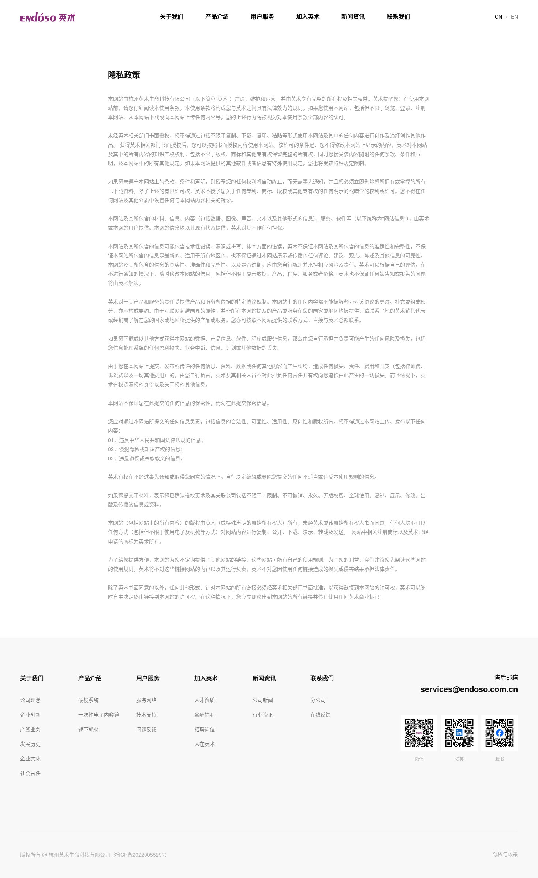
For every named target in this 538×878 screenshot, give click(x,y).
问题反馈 (146, 729)
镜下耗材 (88, 729)
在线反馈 (320, 714)
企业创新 (30, 714)
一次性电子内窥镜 (98, 714)
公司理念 (30, 699)
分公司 (318, 699)
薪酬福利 (204, 714)
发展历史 (30, 743)
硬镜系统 (88, 699)
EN (514, 16)
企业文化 (30, 758)
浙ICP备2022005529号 (140, 854)
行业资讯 (263, 714)
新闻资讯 (353, 16)
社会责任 (30, 773)
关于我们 (171, 16)
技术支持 (146, 714)
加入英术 (308, 16)
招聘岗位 (204, 729)
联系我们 (398, 16)
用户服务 (262, 16)
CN (498, 16)
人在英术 (204, 743)
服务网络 (146, 699)
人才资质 (204, 699)
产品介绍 (217, 16)
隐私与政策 (505, 853)
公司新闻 (263, 699)
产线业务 (30, 729)
